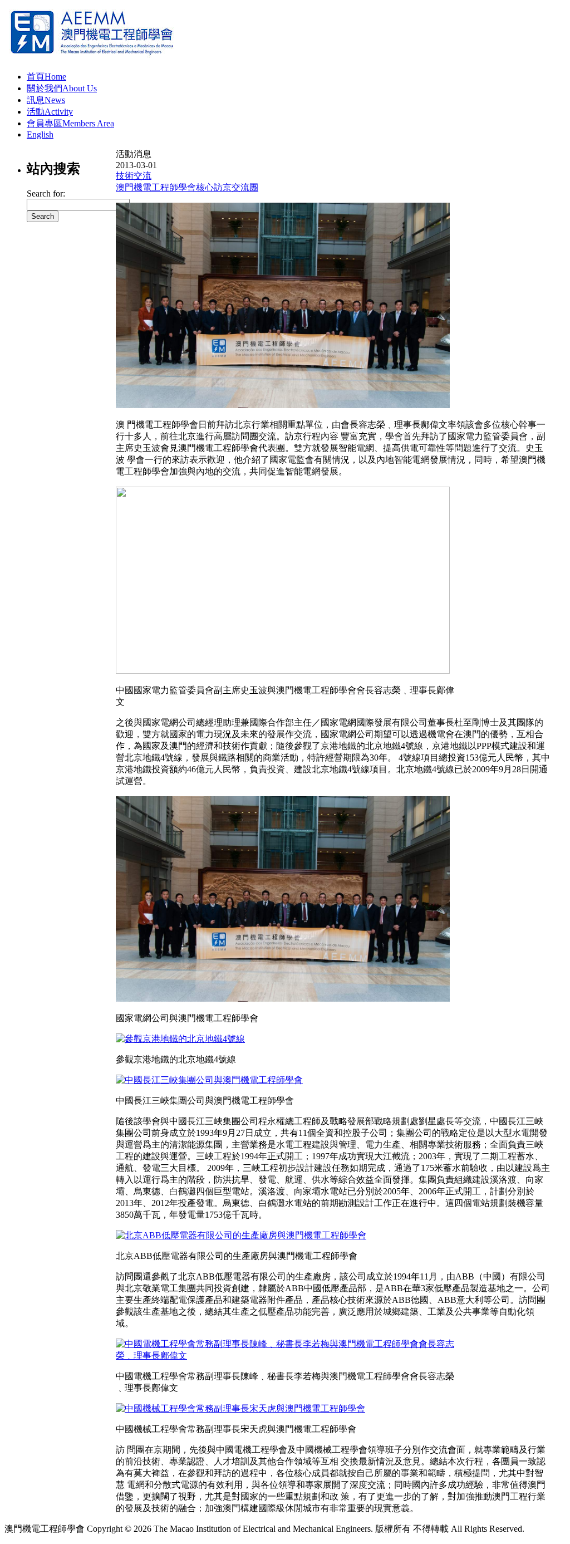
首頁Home (46, 76)
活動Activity (50, 111)
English (40, 134)
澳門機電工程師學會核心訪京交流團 (187, 187)
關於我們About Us (62, 88)
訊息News (46, 100)
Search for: (46, 193)
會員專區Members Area (70, 123)
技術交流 (133, 175)
